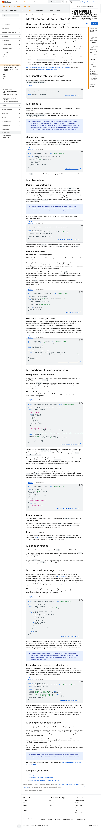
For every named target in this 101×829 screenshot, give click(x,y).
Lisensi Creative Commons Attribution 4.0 (68, 784)
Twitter (50, 805)
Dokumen (26, 2)
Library (25, 807)
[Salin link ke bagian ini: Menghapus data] (44, 515)
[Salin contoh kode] (82, 89)
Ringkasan (4, 10)
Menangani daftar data (36, 775)
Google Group (78, 805)
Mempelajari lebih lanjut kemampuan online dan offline (44, 780)
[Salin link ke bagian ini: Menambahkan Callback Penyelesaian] (63, 469)
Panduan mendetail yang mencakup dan (48, 68)
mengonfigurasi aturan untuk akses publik (62, 125)
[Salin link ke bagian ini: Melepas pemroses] (49, 546)
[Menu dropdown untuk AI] (25, 10)
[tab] (30, 86)
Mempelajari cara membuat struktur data (41, 778)
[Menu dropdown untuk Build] (21, 2)
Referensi (50, 10)
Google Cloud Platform (68, 819)
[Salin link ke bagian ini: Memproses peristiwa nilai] (53, 185)
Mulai (94, 23)
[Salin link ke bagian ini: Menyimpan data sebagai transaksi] (67, 570)
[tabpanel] (54, 93)
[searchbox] (10, 15)
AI (22, 10)
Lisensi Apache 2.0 (46, 786)
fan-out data (38, 389)
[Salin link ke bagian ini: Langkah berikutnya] (50, 771)
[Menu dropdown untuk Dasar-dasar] (19, 10)
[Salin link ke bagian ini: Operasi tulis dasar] (45, 137)
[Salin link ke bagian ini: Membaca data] (45, 180)
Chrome (50, 819)
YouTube (51, 807)
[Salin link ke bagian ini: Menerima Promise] (45, 532)
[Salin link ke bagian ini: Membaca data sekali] (48, 251)
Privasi (32, 825)
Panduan (25, 800)
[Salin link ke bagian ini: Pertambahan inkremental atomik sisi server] (70, 665)
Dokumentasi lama (79, 813)
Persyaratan (26, 825)
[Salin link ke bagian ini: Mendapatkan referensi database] (65, 76)
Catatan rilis (78, 807)
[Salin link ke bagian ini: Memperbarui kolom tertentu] (56, 375)
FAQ (76, 810)
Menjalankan (39, 10)
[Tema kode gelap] (79, 89)
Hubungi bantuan (79, 800)
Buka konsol (90, 2)
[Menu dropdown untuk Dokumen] (31, 2)
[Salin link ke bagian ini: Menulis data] (42, 104)
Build (17, 2)
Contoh (58, 10)
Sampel (25, 805)
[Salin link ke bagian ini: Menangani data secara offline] (62, 723)
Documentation (7, 7)
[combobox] (56, 1)
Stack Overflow (79, 802)
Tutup (86, 23)
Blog (83, 2)
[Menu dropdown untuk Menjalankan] (45, 10)
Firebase (28, 15)
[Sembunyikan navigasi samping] (19, 826)
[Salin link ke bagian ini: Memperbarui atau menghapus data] (69, 370)
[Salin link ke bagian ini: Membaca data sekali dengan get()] (53, 255)
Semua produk (81, 819)
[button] (9, 25)
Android (43, 819)
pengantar (47, 69)
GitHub (25, 810)
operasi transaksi (62, 576)
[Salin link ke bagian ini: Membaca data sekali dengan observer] (56, 319)
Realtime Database (23, 7)
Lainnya (36, 2)
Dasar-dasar (13, 10)
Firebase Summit (53, 802)
